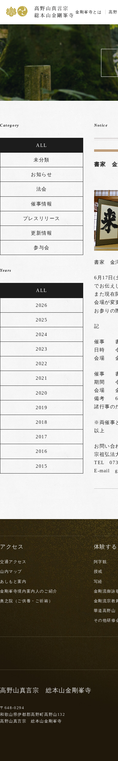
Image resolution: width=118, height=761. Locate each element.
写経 (98, 581)
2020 (41, 393)
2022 (41, 363)
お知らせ (41, 174)
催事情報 (41, 203)
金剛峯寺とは (88, 12)
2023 (41, 349)
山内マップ (11, 571)
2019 (41, 407)
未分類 (42, 159)
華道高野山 (105, 610)
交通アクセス (13, 561)
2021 (41, 378)
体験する (105, 547)
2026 (41, 305)
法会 (41, 189)
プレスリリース (41, 218)
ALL (41, 145)
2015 (41, 466)
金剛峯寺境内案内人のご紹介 (28, 591)
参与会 (42, 247)
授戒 (98, 571)
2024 (41, 334)
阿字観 (100, 561)
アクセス (12, 547)
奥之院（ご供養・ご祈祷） (26, 601)
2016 (41, 451)
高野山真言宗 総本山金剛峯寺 (39, 11)
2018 (41, 422)
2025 (41, 319)
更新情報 (41, 233)
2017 (41, 436)
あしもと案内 (13, 581)
